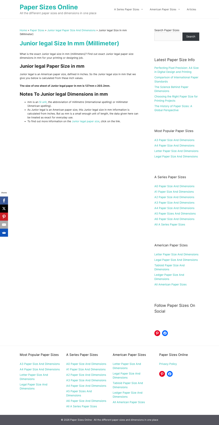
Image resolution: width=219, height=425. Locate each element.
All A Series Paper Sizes (169, 224)
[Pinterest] (4, 217)
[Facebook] (4, 201)
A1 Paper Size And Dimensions (174, 191)
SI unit (43, 102)
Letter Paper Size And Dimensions (176, 151)
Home (23, 30)
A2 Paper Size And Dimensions (174, 197)
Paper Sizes (37, 30)
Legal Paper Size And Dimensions (176, 156)
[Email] (4, 225)
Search (190, 36)
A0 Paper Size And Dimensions (174, 186)
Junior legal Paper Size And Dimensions (71, 30)
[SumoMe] (4, 233)
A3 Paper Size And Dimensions (174, 140)
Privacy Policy (168, 364)
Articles (191, 9)
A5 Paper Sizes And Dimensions (175, 213)
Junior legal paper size (85, 121)
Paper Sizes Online (49, 7)
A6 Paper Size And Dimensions (174, 219)
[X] (4, 209)
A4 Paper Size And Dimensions (174, 145)
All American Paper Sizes (170, 284)
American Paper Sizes (163, 9)
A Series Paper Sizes (126, 9)
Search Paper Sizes (166, 30)
